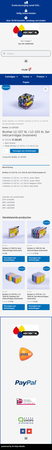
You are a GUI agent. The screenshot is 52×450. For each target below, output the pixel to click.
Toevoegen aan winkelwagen (24, 151)
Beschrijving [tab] (7, 167)
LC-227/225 (19, 121)
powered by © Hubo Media (13, 446)
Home (4, 121)
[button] (26, 61)
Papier (26, 82)
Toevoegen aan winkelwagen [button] (10, 259)
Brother (11, 121)
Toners (26, 76)
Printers (40, 76)
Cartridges (10, 76)
